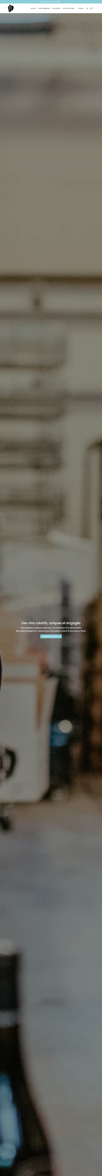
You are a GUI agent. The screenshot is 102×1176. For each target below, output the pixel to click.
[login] (87, 8)
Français (80, 8)
